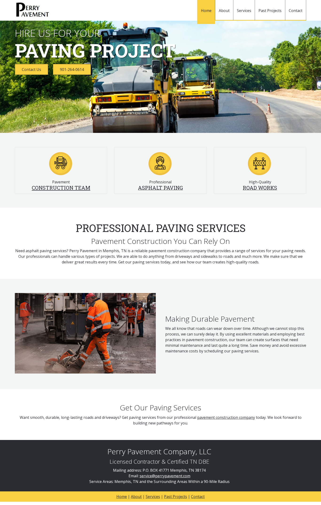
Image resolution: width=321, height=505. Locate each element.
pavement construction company (226, 417)
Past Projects (175, 496)
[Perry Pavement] (32, 10)
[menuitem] (206, 12)
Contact (198, 496)
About (136, 496)
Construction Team (61, 187)
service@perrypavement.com (165, 475)
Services (153, 496)
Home (121, 496)
